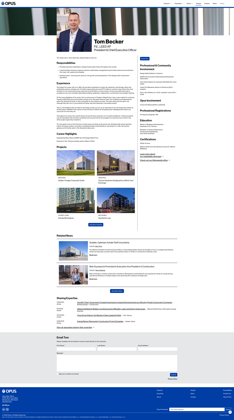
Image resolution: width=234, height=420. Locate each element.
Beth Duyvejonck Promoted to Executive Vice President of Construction (121, 266)
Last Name (101, 345)
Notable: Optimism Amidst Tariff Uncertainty (109, 242)
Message (60, 353)
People (198, 3)
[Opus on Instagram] (7, 409)
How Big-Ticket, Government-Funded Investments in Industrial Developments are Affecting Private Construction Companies (124, 302)
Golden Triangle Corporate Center (71, 180)
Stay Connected (162, 409)
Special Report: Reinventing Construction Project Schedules (100, 321)
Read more (93, 255)
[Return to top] (230, 412)
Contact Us (227, 393)
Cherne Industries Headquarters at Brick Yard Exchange (115, 181)
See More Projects (95, 225)
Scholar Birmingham (66, 218)
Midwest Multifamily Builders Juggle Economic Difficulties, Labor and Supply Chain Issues (111, 309)
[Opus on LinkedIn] (3, 409)
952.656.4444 (7, 402)
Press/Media (227, 390)
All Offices (6, 405)
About (189, 3)
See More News (117, 291)
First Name (60, 345)
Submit (173, 375)
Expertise (178, 3)
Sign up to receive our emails (69, 374)
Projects (166, 3)
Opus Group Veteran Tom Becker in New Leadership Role (99, 315)
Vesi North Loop (104, 218)
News (215, 3)
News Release (100, 270)
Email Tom (144, 59)
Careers (207, 3)
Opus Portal (227, 397)
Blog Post (98, 246)
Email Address (143, 345)
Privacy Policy (172, 379)
